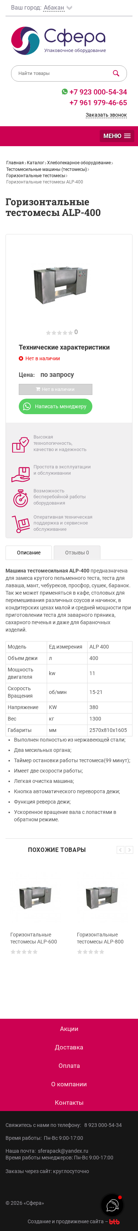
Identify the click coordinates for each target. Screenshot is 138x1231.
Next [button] (129, 850)
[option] (36, 930)
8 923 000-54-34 (103, 1125)
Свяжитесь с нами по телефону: (44, 1125)
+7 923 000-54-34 (97, 91)
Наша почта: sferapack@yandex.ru (47, 1151)
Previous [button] (120, 850)
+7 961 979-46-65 (98, 102)
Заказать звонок (106, 115)
